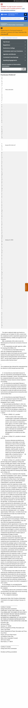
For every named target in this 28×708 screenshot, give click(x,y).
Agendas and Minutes (9, 54)
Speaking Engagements (10, 60)
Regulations (6, 45)
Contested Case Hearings (10, 57)
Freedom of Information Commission (9, 37)
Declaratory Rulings (9, 48)
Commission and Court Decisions (13, 51)
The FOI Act (6, 42)
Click (4, 34)
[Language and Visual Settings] (25, 14)
